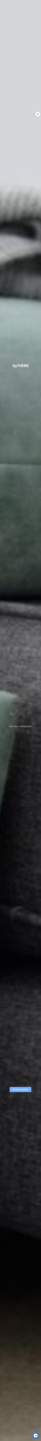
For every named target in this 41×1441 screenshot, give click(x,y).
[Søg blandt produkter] (38, 114)
